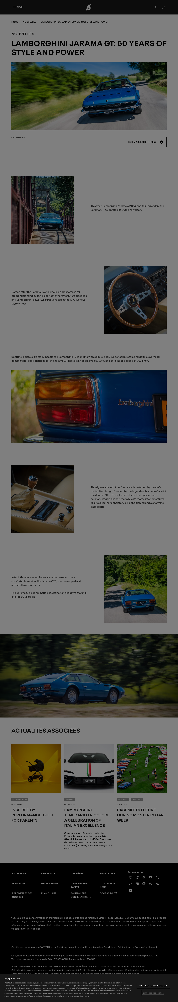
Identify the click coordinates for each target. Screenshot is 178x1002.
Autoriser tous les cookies (153, 986)
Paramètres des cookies (153, 993)
